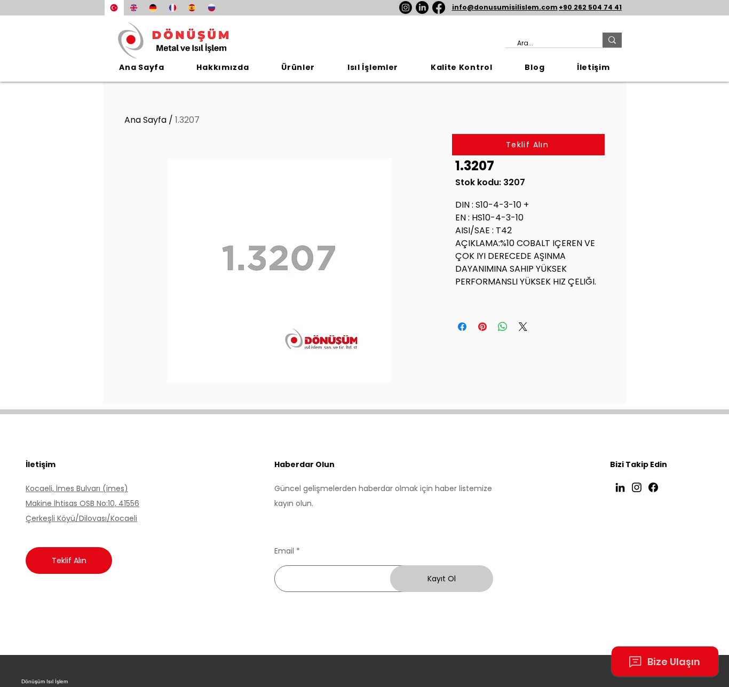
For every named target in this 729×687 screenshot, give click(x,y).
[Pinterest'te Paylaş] (482, 326)
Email (284, 551)
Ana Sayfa (145, 120)
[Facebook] (438, 7)
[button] (298, 67)
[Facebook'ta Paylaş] (462, 326)
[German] (153, 7)
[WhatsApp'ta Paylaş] (502, 326)
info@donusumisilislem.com (505, 7)
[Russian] (211, 7)
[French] (173, 7)
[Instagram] (405, 7)
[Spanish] (192, 7)
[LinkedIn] (422, 7)
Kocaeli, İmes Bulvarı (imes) (77, 488)
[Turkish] (114, 7)
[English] (134, 7)
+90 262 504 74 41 (590, 7)
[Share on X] (523, 326)
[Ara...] (612, 40)
